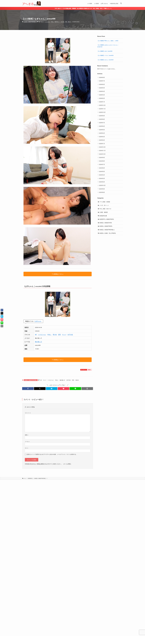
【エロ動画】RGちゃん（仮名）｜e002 (107, 40)
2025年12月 (102, 105)
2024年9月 (102, 157)
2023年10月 (102, 185)
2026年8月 (102, 77)
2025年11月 (102, 109)
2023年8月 (102, 192)
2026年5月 (102, 88)
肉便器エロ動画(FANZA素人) (30, 21)
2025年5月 (102, 129)
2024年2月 (102, 182)
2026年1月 (102, 102)
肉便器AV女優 (103, 216)
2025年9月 (102, 115)
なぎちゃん (38, 321)
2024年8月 (102, 161)
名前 (26, 435)
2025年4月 (102, 133)
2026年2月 (102, 98)
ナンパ (42, 21)
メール (27, 441)
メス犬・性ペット (104, 205)
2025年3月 (102, 136)
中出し (52, 21)
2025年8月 (102, 119)
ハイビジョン (47, 21)
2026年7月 (102, 81)
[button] (28, 388)
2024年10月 (102, 154)
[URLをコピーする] (87, 388)
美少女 (69, 21)
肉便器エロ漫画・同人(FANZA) (107, 233)
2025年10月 (102, 112)
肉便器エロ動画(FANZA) (105, 226)
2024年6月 (102, 168)
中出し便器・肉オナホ (105, 209)
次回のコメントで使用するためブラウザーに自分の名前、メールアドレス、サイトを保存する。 (52, 454)
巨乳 (66, 21)
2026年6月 (102, 84)
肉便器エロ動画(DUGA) (105, 223)
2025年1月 (102, 143)
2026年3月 (102, 95)
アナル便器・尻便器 (104, 202)
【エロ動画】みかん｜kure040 (105, 60)
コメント (28, 413)
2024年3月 (102, 178)
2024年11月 (102, 150)
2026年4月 (102, 91)
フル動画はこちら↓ (57, 274)
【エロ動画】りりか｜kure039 (105, 55)
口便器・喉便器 (103, 212)
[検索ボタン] (121, 3)
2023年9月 (102, 189)
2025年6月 (102, 126)
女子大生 (62, 21)
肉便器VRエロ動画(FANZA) (106, 219)
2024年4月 (102, 175)
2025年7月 (102, 122)
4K (39, 21)
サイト (26, 448)
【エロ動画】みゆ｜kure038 (104, 51)
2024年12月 (102, 147)
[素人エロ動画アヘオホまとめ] (31, 3)
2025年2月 (102, 140)
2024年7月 (102, 164)
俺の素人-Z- (57, 21)
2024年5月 (102, 171)
